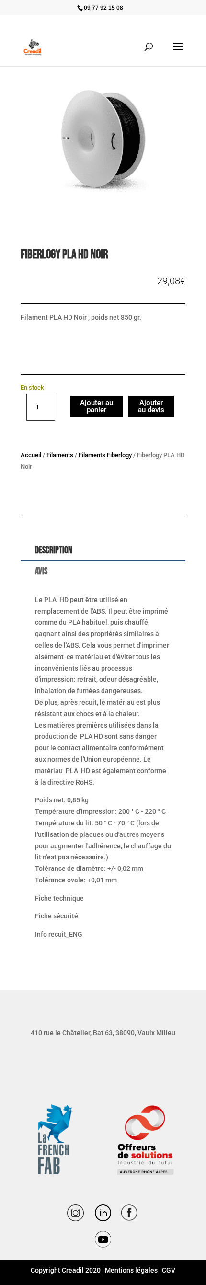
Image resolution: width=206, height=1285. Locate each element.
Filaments (59, 455)
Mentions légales (131, 1270)
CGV (168, 1270)
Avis (41, 571)
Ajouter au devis (151, 406)
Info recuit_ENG (58, 934)
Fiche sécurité (56, 916)
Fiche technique (59, 898)
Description (53, 550)
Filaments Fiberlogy (105, 455)
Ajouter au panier (96, 406)
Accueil (31, 455)
